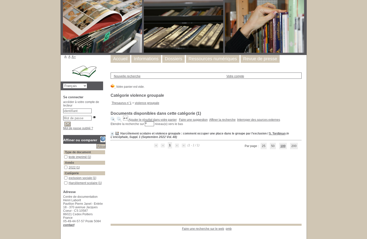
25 (263, 146)
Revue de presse (260, 58)
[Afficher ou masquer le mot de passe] (94, 117)
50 (273, 146)
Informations (146, 58)
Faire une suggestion (193, 120)
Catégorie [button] (72, 173)
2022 (72, 167)
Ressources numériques (212, 58)
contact (68, 225)
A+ (74, 57)
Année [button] (69, 162)
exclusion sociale (81, 178)
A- (65, 56)
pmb (229, 228)
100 (283, 146)
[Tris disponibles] (126, 120)
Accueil (120, 58)
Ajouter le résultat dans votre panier (153, 120)
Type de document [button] (78, 152)
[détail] (112, 133)
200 (294, 146)
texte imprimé (78, 157)
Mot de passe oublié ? (78, 128)
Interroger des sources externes (258, 120)
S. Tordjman (277, 133)
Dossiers (173, 58)
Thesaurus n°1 (122, 103)
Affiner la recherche (222, 120)
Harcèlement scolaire (83, 183)
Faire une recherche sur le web (203, 228)
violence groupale (147, 103)
